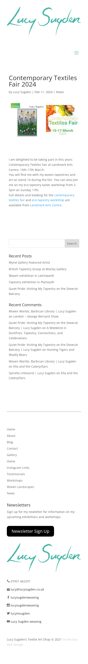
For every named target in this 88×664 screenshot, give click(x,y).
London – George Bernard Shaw (36, 316)
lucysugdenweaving (25, 597)
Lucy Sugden (22, 92)
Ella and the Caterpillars (30, 366)
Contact (12, 448)
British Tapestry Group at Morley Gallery (37, 269)
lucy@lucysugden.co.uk (27, 589)
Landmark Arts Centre (46, 205)
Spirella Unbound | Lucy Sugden (32, 373)
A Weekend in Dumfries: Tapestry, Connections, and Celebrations (37, 333)
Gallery (12, 455)
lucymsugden (20, 613)
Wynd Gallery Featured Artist (29, 262)
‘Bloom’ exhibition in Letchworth (31, 276)
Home (11, 429)
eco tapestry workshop (48, 200)
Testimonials (16, 474)
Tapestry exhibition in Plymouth (31, 282)
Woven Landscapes (20, 487)
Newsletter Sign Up (30, 531)
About (11, 436)
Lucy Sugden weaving (26, 621)
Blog (10, 442)
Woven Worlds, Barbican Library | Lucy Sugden (42, 311)
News (60, 92)
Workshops (15, 480)
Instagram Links (18, 468)
